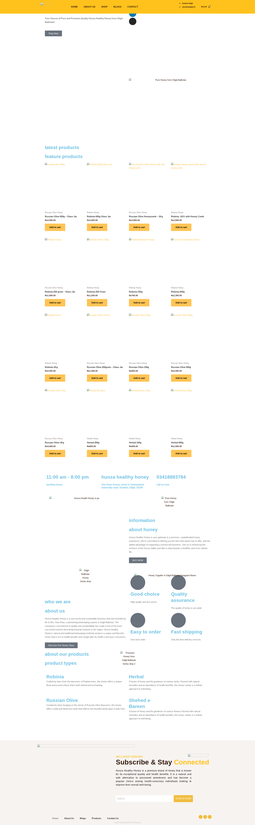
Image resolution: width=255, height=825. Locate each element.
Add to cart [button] (55, 227)
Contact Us (113, 818)
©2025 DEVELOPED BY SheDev (127, 823)
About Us (89, 6)
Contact (132, 6)
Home (74, 6)
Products (96, 818)
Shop (104, 6)
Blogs (117, 6)
